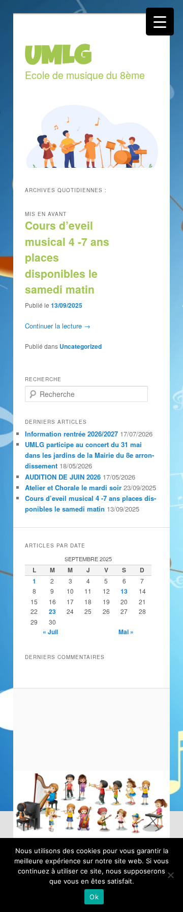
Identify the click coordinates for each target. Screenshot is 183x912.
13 (124, 591)
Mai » (126, 631)
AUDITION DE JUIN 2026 (63, 477)
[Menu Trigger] (160, 21)
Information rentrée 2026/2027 (71, 434)
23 (52, 611)
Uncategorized (80, 346)
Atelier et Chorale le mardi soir (73, 487)
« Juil (50, 631)
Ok (94, 897)
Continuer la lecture (57, 326)
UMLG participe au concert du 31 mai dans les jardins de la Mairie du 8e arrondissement (89, 455)
